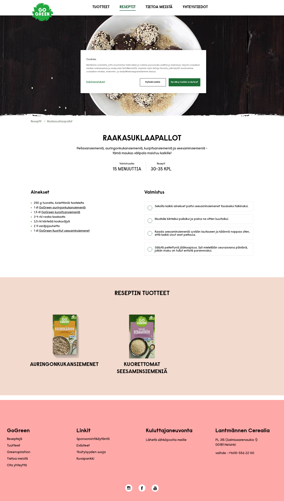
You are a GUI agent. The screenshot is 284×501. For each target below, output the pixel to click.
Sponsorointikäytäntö (93, 439)
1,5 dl (57, 212)
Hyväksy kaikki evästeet (184, 82)
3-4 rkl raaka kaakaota (49, 217)
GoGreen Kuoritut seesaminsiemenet (64, 230)
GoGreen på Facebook (142, 488)
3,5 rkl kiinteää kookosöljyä (52, 221)
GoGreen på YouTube (155, 488)
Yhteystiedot (195, 7)
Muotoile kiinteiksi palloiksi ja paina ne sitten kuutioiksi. (192, 219)
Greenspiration (18, 452)
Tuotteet (101, 7)
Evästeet (83, 445)
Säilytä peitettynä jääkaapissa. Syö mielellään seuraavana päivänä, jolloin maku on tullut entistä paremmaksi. (201, 249)
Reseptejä (14, 439)
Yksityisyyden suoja (91, 452)
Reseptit (128, 7)
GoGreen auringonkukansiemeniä (62, 207)
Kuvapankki (85, 459)
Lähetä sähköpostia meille (166, 440)
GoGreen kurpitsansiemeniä (60, 212)
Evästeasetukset (95, 82)
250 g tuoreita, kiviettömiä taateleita (59, 203)
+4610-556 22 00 (241, 453)
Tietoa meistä (159, 7)
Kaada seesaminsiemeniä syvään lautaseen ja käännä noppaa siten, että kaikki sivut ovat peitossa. (202, 233)
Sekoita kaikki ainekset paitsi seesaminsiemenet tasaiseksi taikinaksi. (201, 206)
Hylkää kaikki (152, 82)
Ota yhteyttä (17, 465)
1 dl (60, 207)
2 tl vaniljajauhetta (47, 226)
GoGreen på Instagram (128, 488)
